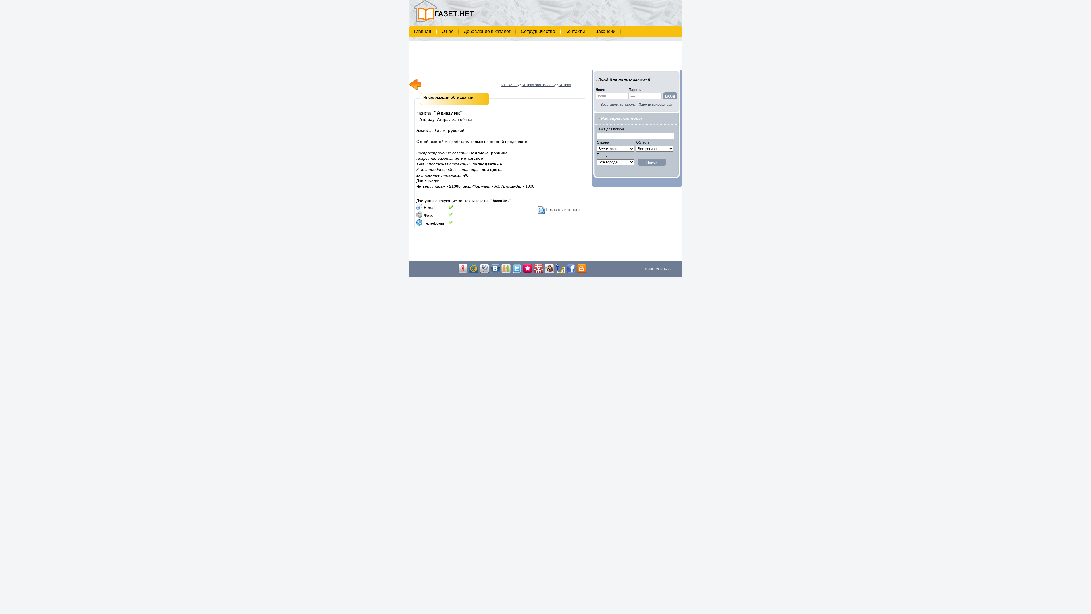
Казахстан (509, 85)
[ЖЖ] (484, 272)
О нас (448, 31)
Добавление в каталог (488, 31)
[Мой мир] (473, 272)
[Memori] (527, 272)
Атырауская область (538, 85)
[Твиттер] (516, 272)
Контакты (575, 31)
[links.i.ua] (560, 272)
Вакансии (606, 31)
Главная (423, 31)
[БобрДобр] (549, 272)
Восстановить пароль (618, 105)
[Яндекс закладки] (462, 272)
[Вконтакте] (495, 272)
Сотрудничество (538, 31)
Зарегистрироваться (655, 105)
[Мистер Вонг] (538, 272)
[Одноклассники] (506, 272)
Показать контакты (563, 209)
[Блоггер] (581, 272)
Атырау (565, 85)
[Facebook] (570, 272)
